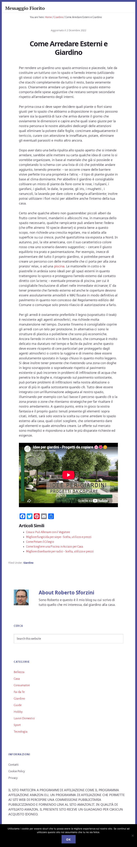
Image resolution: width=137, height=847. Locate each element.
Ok (68, 839)
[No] (132, 835)
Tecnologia (20, 731)
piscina (59, 266)
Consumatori (22, 685)
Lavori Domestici (24, 718)
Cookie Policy (16, 771)
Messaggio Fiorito (25, 8)
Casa (17, 678)
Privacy (13, 778)
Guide (17, 705)
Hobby (18, 711)
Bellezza (19, 672)
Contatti (13, 764)
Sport (17, 725)
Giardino (28, 562)
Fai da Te (19, 692)
